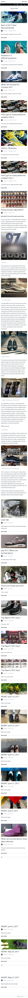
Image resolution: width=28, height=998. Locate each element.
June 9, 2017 (10, 813)
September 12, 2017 (12, 181)
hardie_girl (5, 30)
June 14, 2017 (11, 699)
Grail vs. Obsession (9, 148)
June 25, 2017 (11, 673)
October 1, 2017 (11, 90)
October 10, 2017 (11, 61)
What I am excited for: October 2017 (10, 85)
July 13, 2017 (10, 522)
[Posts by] (2, 31)
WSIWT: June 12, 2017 (10, 754)
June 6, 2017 (10, 844)
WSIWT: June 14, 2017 (10, 696)
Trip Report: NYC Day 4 (10, 617)
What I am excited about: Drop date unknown (14, 840)
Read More (4, 37)
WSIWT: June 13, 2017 (10, 725)
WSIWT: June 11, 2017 (10, 783)
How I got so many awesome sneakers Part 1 (13, 176)
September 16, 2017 (12, 151)
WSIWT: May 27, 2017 (10, 977)
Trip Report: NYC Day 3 (10, 646)
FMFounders (7, 268)
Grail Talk (5, 520)
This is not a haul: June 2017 (12, 585)
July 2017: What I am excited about (9, 551)
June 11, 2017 (11, 786)
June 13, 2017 (11, 728)
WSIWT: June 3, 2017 (9, 926)
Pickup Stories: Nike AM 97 (12, 210)
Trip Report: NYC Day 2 (10, 670)
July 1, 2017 (10, 588)
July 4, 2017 (10, 556)
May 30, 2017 (11, 954)
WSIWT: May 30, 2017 (10, 951)
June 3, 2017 (10, 929)
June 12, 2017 (11, 757)
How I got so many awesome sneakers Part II (13, 115)
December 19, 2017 (12, 30)
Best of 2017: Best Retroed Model (8, 26)
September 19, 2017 (12, 120)
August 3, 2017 (11, 212)
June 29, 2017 (11, 620)
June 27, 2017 (11, 648)
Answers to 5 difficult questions (8, 56)
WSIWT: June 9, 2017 (9, 810)
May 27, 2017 (11, 980)
